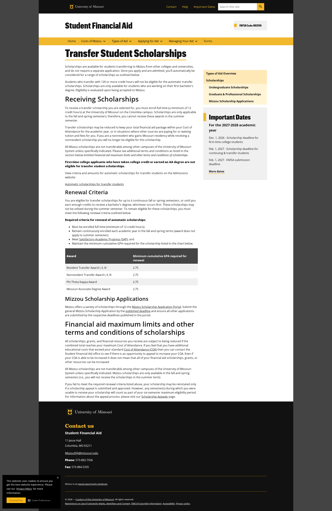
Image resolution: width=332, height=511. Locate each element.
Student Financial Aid (98, 25)
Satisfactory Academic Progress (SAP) (103, 239)
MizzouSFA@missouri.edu (81, 453)
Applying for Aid (150, 41)
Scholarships (215, 80)
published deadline (138, 311)
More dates (216, 171)
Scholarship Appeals (154, 397)
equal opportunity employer (92, 484)
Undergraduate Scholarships (228, 87)
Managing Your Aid (183, 41)
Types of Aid (122, 41)
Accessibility (169, 503)
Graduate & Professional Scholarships (235, 94)
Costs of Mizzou (93, 41)
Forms (208, 41)
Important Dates (204, 7)
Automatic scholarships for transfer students (94, 184)
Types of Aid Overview (221, 73)
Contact (171, 7)
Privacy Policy (24, 488)
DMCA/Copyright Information (146, 503)
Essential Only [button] (16, 500)
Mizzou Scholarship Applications (231, 101)
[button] (39, 500)
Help (185, 7)
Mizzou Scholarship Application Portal (156, 307)
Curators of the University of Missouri (95, 499)
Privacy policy (183, 503)
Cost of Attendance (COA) (140, 349)
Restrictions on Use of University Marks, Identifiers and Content (97, 503)
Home (72, 41)
